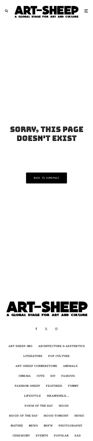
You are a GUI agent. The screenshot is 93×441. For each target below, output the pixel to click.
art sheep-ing (20, 346)
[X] (46, 329)
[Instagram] (56, 329)
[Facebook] (36, 329)
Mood (64, 406)
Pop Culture (59, 356)
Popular (61, 436)
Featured (54, 386)
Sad (77, 436)
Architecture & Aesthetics (61, 346)
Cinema (24, 376)
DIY (53, 376)
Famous (68, 376)
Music (79, 416)
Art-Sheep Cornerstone (36, 366)
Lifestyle (32, 396)
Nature (17, 426)
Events (42, 436)
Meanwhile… (58, 396)
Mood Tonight (55, 416)
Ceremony (21, 436)
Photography (70, 426)
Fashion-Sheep (27, 386)
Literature (32, 356)
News (33, 426)
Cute (40, 376)
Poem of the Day (39, 406)
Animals (70, 366)
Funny (73, 386)
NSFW (48, 426)
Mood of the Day (23, 416)
